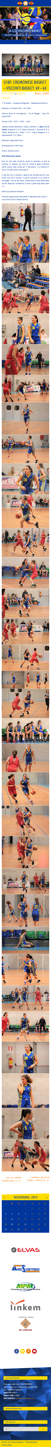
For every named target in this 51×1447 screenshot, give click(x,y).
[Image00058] (25, 418)
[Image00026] (25, 788)
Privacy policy (7, 1445)
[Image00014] (25, 998)
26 (12, 1229)
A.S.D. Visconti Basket (25, 31)
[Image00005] (25, 359)
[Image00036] (13, 680)
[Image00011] (25, 1057)
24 (45, 1224)
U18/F (46, 93)
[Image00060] (25, 388)
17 (45, 1219)
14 (25, 1219)
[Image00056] (25, 448)
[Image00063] (25, 301)
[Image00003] (25, 1123)
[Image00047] (25, 511)
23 (39, 1224)
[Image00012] (25, 1026)
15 (32, 1219)
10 (45, 1214)
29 (32, 1229)
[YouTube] (34, 1351)
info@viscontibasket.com (25, 1398)
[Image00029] (25, 731)
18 (6, 1224)
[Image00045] (25, 542)
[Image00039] (25, 631)
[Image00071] (25, 217)
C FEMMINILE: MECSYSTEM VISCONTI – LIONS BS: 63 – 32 (38, 1180)
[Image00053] (25, 247)
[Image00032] (25, 703)
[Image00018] (25, 910)
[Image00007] (25, 328)
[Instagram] (22, 1351)
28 (25, 1229)
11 (6, 1219)
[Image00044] (25, 573)
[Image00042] (25, 603)
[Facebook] (16, 1349)
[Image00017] (25, 940)
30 (39, 1229)
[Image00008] (25, 1090)
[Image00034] (37, 680)
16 (39, 1219)
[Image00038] (25, 657)
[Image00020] (25, 881)
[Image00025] (25, 820)
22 (32, 1224)
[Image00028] (25, 758)
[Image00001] (25, 1155)
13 (19, 1219)
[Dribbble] (28, 1351)
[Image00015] (25, 969)
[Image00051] (25, 478)
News (38, 93)
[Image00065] (25, 276)
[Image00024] (25, 852)
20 (19, 1224)
